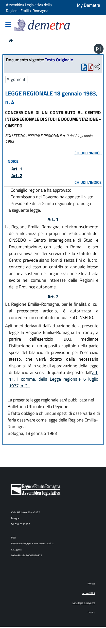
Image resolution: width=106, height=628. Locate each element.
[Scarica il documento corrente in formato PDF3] (90, 68)
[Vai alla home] (11, 40)
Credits (91, 612)
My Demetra (88, 5)
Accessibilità (88, 593)
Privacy (91, 583)
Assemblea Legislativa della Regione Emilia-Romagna (29, 8)
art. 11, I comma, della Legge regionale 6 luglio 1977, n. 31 (53, 379)
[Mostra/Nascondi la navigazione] (8, 25)
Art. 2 (16, 175)
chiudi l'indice (88, 153)
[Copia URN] (97, 67)
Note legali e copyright (83, 603)
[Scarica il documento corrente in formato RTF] (84, 68)
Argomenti (16, 79)
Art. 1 (16, 168)
